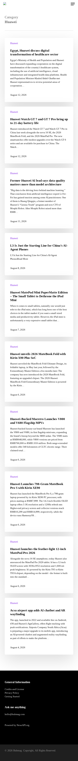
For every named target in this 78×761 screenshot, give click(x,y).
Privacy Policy (12, 692)
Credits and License (14, 689)
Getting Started (12, 696)
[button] (73, 4)
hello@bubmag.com (15, 714)
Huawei (14, 43)
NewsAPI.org (23, 725)
